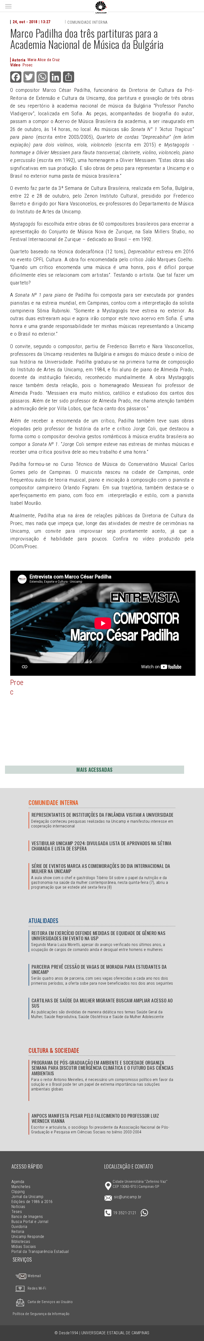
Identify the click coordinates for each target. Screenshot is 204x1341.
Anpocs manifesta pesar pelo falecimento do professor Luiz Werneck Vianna (95, 1118)
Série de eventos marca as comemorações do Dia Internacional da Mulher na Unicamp (101, 868)
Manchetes (20, 1186)
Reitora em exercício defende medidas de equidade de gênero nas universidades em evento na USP (99, 935)
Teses (16, 1211)
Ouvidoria (19, 1226)
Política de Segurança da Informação (41, 1314)
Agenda (17, 1181)
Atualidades (43, 920)
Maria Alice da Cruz (43, 59)
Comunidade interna (87, 22)
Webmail (34, 1276)
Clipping (18, 1191)
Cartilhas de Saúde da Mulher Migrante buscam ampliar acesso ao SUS (102, 1003)
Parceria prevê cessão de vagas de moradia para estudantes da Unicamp (99, 969)
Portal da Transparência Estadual (40, 1251)
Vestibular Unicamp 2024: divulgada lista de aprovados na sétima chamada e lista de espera (101, 845)
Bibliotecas (20, 1241)
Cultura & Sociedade (54, 1050)
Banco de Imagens (27, 1216)
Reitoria (17, 1231)
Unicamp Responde (27, 1236)
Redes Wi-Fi (37, 1288)
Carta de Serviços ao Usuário (50, 1302)
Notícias (18, 1206)
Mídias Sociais (23, 1246)
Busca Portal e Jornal (29, 1221)
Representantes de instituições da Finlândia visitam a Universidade (102, 814)
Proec (27, 65)
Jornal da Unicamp (27, 1196)
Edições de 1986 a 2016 (32, 1201)
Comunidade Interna (53, 802)
